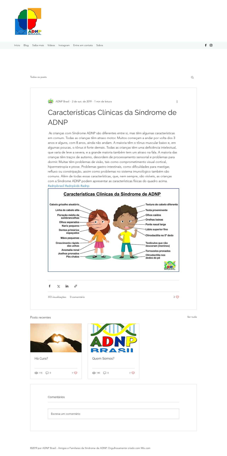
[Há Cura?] (56, 338)
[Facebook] (205, 45)
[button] (192, 77)
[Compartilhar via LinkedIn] (67, 286)
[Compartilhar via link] (75, 286)
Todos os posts (38, 77)
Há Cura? (41, 358)
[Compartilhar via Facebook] (49, 286)
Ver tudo (192, 316)
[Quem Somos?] (113, 338)
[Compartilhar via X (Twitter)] (58, 286)
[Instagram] (211, 45)
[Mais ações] (177, 101)
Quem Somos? (103, 358)
